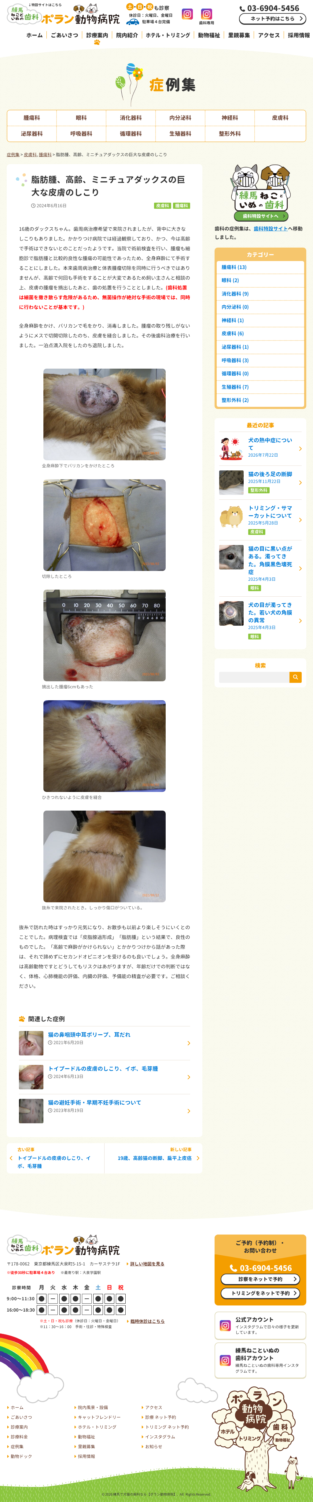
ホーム (34, 35)
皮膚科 (280, 118)
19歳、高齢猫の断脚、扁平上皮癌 (155, 1154)
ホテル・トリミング (168, 35)
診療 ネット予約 (160, 1417)
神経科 (230, 118)
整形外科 (230, 134)
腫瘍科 (32, 118)
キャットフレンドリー (99, 1417)
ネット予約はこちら (273, 18)
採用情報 (86, 1456)
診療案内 (97, 35)
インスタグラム (160, 1437)
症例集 (13, 154)
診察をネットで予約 (260, 1279)
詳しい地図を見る (147, 1264)
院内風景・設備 (93, 1407)
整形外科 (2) (235, 400)
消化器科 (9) (235, 293)
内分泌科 (180, 118)
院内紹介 (127, 35)
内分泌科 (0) (235, 307)
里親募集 (239, 35)
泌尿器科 (32, 134)
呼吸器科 (81, 134)
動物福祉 (209, 35)
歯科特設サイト (271, 228)
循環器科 (131, 134)
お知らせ (153, 1446)
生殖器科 (180, 134)
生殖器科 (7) (235, 387)
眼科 (81, 118)
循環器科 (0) (235, 373)
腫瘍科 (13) (234, 267)
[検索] (295, 677)
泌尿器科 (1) (235, 347)
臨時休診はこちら (148, 1321)
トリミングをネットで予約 (260, 1293)
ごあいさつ (64, 35)
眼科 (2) (230, 280)
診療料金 (19, 1437)
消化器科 (131, 118)
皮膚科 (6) (233, 333)
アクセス (269, 35)
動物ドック (21, 1456)
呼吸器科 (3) (235, 360)
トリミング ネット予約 (167, 1427)
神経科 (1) (233, 320)
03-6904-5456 (266, 1268)
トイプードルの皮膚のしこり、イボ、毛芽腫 (54, 1158)
